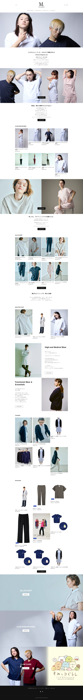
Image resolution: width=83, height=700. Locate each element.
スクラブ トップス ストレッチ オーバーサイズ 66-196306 (34, 257)
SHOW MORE (41, 97)
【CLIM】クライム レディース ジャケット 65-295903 (21, 167)
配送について (47, 688)
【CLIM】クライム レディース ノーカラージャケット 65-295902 (34, 167)
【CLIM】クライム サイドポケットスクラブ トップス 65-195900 (48, 143)
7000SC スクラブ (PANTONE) (37, 540)
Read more (26, 594)
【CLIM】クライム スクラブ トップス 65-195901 (21, 149)
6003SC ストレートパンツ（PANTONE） (21, 545)
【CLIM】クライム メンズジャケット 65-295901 (48, 167)
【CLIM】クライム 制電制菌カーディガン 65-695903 (23, 465)
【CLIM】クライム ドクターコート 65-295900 (61, 174)
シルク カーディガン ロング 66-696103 (56, 473)
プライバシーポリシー (41, 688)
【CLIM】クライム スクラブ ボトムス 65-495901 (61, 143)
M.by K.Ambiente (40, 697)
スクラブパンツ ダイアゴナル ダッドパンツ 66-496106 (21, 283)
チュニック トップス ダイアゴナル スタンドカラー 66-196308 (34, 282)
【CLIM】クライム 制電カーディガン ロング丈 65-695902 (41, 465)
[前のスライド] (38, 48)
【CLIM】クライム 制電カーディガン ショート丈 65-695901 (58, 436)
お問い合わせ (53, 688)
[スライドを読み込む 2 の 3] (41, 48)
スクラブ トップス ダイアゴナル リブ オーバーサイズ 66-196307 (61, 257)
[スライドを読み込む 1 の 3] (40, 48)
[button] (16, 5)
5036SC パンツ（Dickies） (37, 508)
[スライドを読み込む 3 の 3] (43, 48)
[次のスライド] (45, 48)
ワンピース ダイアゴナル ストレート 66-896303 (48, 282)
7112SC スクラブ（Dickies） (55, 501)
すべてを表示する (41, 287)
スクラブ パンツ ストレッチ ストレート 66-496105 (47, 258)
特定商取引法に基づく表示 (32, 688)
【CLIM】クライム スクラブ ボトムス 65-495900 (34, 143)
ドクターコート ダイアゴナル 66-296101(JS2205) (20, 257)
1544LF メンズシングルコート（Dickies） (39, 336)
